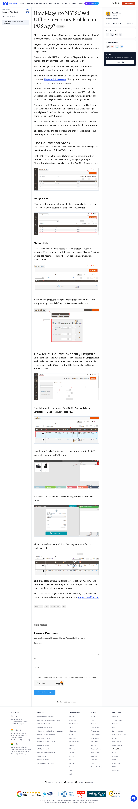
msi (46, 606)
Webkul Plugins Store (119, 734)
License (114, 759)
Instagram (70, 782)
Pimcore (72, 749)
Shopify (71, 727)
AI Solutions (91, 3)
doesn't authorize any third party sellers (63, 802)
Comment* (38, 643)
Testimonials (95, 731)
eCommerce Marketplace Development (50, 731)
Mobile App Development (45, 717)
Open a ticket (119, 62)
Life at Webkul (117, 745)
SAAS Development (43, 738)
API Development (43, 749)
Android (72, 763)
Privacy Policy (117, 763)
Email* (36, 668)
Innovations (94, 742)
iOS (70, 759)
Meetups (94, 759)
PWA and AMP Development (46, 752)
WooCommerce (74, 724)
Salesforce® (73, 738)
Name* (36, 658)
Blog (113, 727)
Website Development (44, 727)
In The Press (95, 738)
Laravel (71, 756)
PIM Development (43, 745)
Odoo (71, 734)
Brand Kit (115, 752)
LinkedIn (80, 782)
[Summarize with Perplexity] (117, 46)
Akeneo (71, 745)
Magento (72, 717)
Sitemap (115, 756)
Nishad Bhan (117, 23)
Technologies (95, 727)
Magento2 (38, 606)
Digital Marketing (43, 759)
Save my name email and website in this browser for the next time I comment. (66, 677)
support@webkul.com (88, 597)
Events (93, 763)
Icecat (71, 767)
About (93, 717)
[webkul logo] (10, 3)
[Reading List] (116, 3)
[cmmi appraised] (50, 794)
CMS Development (43, 724)
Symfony (72, 752)
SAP (70, 774)
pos (64, 606)
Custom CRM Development (46, 734)
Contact (114, 724)
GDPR (114, 767)
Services (115, 717)
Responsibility (95, 752)
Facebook (50, 782)
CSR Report (94, 756)
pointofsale (55, 606)
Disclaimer (115, 770)
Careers (80, 3)
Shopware (72, 731)
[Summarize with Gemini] (121, 46)
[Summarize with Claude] (112, 46)
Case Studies (116, 742)
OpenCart (72, 720)
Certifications (95, 734)
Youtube (90, 782)
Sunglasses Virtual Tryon (45, 763)
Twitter (60, 782)
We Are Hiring (116, 749)
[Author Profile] (108, 14)
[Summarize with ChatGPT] (108, 46)
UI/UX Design (41, 756)
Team (92, 720)
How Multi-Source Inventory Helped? (13, 23)
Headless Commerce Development (48, 720)
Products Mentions (97, 749)
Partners (93, 724)
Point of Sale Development (46, 742)
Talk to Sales (128, 3)
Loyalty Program (117, 731)
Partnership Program (97, 767)
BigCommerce (74, 742)
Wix (70, 770)
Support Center (117, 720)
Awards (93, 745)
